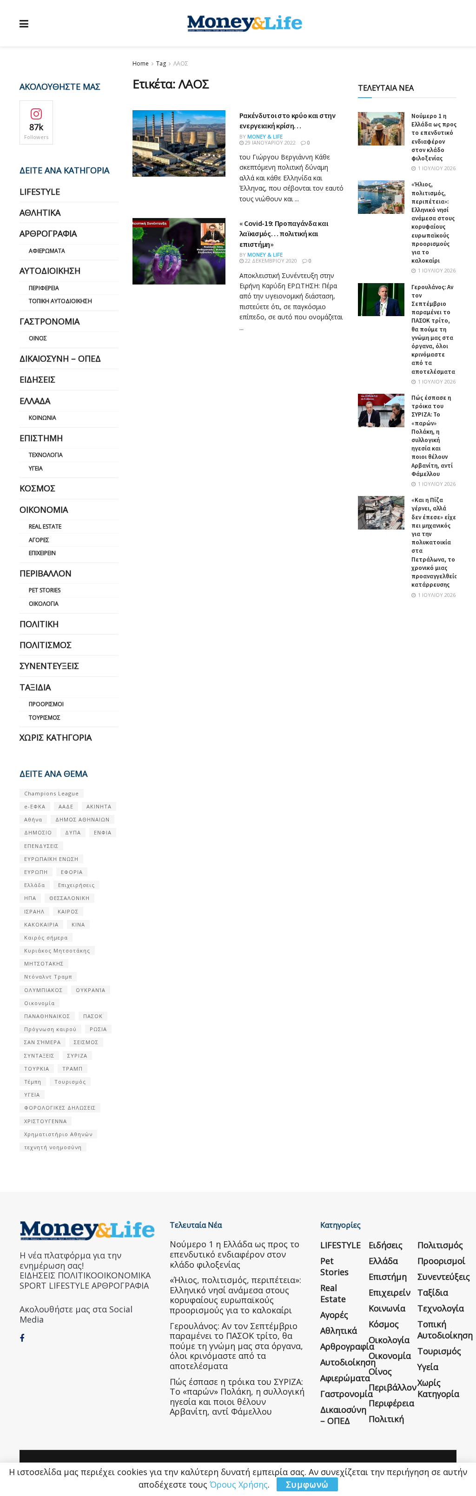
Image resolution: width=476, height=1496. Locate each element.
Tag (161, 63)
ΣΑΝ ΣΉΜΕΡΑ (42, 1042)
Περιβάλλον (46, 573)
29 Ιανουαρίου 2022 (270, 142)
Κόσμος (37, 488)
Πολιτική (39, 623)
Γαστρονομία (49, 321)
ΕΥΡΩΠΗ (36, 871)
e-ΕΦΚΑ (35, 806)
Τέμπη (32, 1081)
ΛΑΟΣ (180, 63)
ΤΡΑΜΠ (72, 1068)
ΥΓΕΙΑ (32, 1094)
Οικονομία (44, 509)
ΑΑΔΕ (66, 806)
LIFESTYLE (40, 191)
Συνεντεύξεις (49, 665)
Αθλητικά (40, 212)
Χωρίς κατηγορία (56, 737)
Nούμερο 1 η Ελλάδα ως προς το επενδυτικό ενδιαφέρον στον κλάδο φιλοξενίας (433, 137)
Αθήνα (33, 819)
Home (140, 63)
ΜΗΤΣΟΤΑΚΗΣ (44, 963)
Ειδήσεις (37, 379)
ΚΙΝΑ (78, 924)
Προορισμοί (46, 704)
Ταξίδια (35, 687)
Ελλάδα (35, 400)
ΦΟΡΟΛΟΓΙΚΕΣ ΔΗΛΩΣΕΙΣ (60, 1107)
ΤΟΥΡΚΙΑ (36, 1068)
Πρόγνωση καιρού (50, 1029)
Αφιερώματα (47, 251)
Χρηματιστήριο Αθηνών (58, 1134)
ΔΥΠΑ (73, 832)
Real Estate (45, 526)
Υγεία (36, 468)
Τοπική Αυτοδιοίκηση (60, 301)
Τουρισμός (44, 718)
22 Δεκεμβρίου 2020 (270, 260)
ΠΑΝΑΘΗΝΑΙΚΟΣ (47, 1016)
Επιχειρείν (42, 553)
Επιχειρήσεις (76, 884)
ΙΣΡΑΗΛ (34, 911)
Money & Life (265, 136)
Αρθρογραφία (48, 233)
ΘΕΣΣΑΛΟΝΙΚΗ (69, 897)
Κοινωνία (42, 418)
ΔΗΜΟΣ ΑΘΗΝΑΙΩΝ (82, 819)
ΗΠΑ (30, 897)
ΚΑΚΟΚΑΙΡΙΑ (41, 924)
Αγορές (39, 540)
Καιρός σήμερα (46, 937)
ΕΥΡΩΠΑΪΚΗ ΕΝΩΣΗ (51, 858)
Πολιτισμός (46, 644)
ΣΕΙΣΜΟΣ (86, 1042)
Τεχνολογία (46, 455)
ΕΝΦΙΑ (103, 832)
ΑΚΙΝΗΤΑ (99, 806)
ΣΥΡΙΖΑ (77, 1055)
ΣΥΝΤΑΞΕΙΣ (39, 1055)
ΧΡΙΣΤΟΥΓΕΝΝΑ (45, 1121)
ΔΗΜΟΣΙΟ (38, 832)
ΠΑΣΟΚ (93, 1016)
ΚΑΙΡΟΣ (68, 911)
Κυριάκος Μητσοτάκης (57, 950)
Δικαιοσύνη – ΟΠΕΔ (60, 358)
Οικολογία (44, 604)
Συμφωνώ (307, 1484)
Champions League (51, 793)
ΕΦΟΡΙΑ (72, 871)
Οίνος (38, 338)
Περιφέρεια (44, 288)
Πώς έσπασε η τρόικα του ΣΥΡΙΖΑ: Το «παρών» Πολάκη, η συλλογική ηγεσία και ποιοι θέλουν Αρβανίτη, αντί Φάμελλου (432, 436)
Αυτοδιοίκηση (50, 270)
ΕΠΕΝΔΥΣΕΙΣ (41, 845)
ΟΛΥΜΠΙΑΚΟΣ (43, 989)
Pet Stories (44, 590)
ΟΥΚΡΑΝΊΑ (91, 989)
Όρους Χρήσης (239, 1484)
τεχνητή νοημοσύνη (53, 1147)
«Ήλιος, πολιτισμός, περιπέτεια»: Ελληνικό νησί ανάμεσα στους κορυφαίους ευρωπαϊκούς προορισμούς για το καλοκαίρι (433, 222)
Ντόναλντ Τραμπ (48, 976)
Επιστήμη (41, 438)
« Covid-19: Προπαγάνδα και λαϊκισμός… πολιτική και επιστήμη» (283, 233)
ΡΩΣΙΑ (98, 1029)
